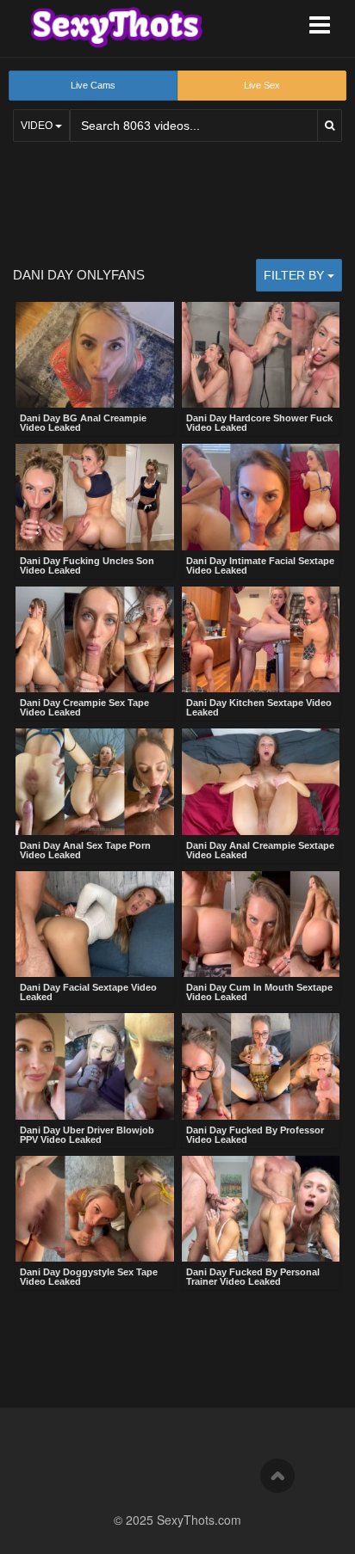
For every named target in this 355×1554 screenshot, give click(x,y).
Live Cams (93, 85)
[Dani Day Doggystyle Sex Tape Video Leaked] (95, 1209)
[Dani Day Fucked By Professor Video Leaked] (261, 1066)
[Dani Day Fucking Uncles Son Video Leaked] (95, 497)
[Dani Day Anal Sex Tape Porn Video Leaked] (95, 781)
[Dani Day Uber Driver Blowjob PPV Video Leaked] (95, 1066)
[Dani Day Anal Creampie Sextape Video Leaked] (261, 781)
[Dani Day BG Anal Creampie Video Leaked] (95, 355)
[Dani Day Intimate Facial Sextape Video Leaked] (261, 497)
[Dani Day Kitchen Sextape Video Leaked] (261, 640)
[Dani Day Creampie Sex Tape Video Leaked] (95, 640)
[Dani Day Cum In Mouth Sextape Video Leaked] (261, 924)
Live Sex (262, 85)
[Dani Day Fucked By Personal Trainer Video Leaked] (261, 1209)
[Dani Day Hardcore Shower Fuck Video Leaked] (261, 355)
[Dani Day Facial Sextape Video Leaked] (95, 924)
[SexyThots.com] (116, 27)
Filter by (295, 275)
